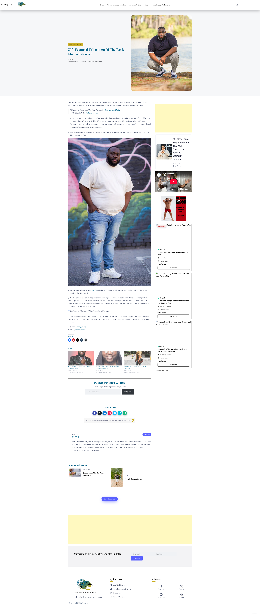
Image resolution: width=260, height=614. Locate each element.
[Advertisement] (173, 118)
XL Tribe (70, 59)
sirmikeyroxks (80, 330)
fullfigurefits (81, 327)
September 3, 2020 (92, 113)
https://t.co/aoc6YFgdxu (112, 110)
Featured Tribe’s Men (75, 44)
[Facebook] (161, 587)
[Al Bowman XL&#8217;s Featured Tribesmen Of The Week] (137, 358)
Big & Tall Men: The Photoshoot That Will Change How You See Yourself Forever (181, 149)
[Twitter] (181, 587)
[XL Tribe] (21, 5)
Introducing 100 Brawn (133, 479)
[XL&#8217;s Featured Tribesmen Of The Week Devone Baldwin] (81, 358)
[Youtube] (181, 595)
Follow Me (147, 434)
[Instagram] (161, 595)
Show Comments (109, 499)
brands (94, 290)
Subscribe (128, 392)
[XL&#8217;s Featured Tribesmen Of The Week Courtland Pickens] (109, 358)
